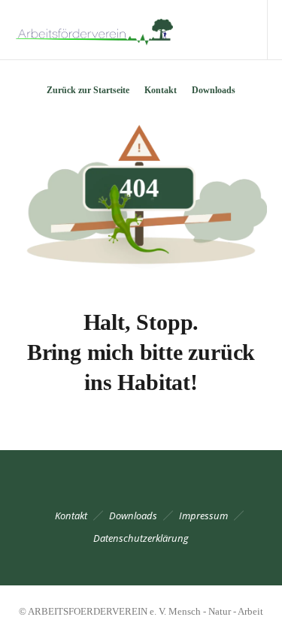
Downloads (213, 90)
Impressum (203, 515)
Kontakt (160, 90)
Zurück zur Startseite (88, 90)
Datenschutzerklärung (141, 538)
